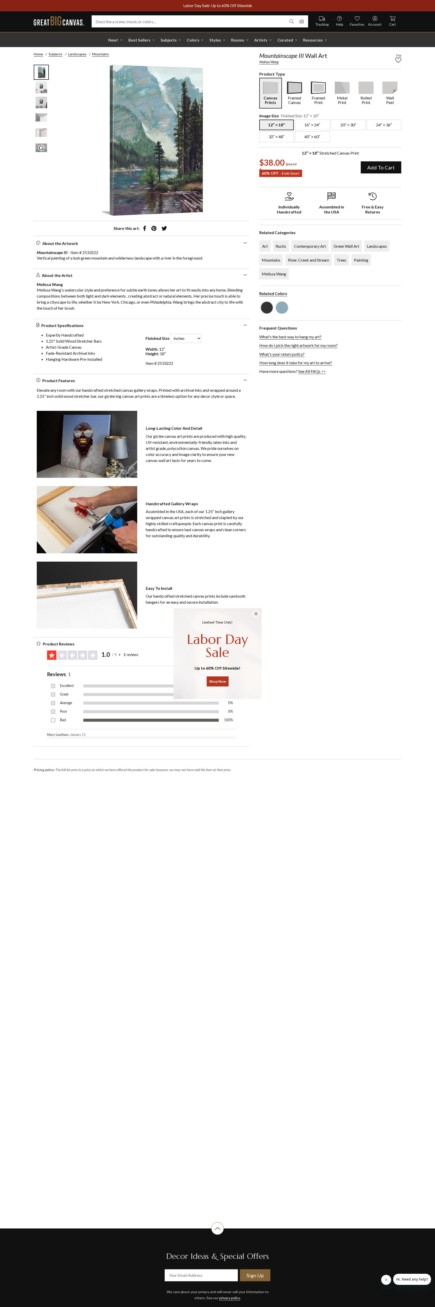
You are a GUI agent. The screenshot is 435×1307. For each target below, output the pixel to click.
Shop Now (217, 681)
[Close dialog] (256, 614)
